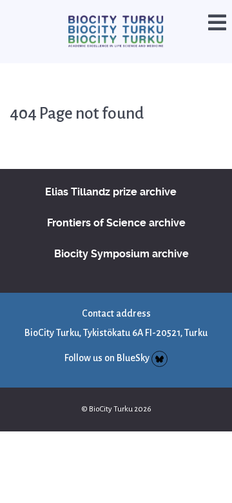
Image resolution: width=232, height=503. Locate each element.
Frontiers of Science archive (116, 208)
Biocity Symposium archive (121, 239)
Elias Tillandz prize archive (111, 178)
